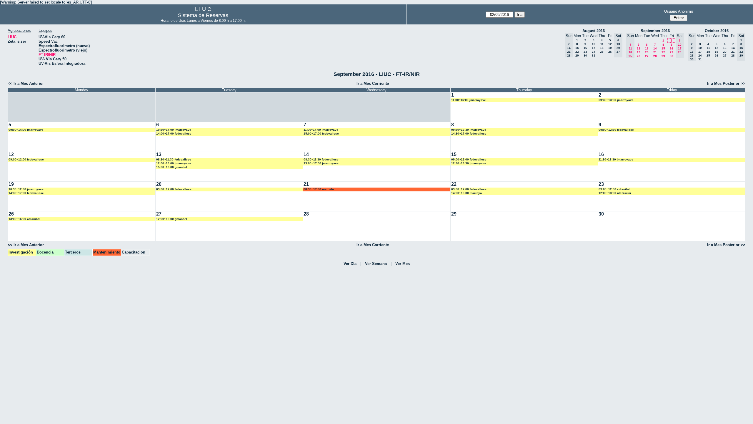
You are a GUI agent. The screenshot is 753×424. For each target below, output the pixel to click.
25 (602, 51)
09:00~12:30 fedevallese (616, 129)
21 (655, 52)
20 (647, 52)
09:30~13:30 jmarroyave (616, 100)
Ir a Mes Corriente (372, 83)
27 (647, 56)
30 (585, 55)
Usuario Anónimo (678, 11)
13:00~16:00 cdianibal (24, 219)
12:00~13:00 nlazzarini (615, 193)
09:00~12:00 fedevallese (26, 159)
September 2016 (655, 31)
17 (593, 47)
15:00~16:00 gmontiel (171, 167)
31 (593, 55)
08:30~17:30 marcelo (319, 189)
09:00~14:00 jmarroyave (26, 129)
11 (602, 44)
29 (577, 55)
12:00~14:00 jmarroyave (173, 163)
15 (577, 47)
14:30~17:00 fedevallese (469, 133)
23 (585, 51)
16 (585, 47)
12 (610, 44)
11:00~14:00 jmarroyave (321, 129)
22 (577, 51)
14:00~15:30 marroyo (466, 193)
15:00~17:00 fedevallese (321, 133)
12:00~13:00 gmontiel (171, 219)
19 (610, 47)
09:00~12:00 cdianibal (614, 189)
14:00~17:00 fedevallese (173, 133)
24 (593, 51)
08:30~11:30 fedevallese (173, 159)
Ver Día (350, 263)
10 (593, 44)
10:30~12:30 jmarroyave (26, 189)
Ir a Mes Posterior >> (726, 83)
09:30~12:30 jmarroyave (468, 129)
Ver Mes (402, 263)
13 (647, 48)
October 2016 (717, 31)
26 (610, 51)
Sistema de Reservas (203, 15)
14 (655, 48)
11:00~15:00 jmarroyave (468, 100)
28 (655, 56)
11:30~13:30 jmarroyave (616, 159)
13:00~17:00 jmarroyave (321, 163)
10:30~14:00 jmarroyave (173, 129)
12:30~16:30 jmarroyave (468, 163)
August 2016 (593, 31)
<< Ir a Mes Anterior (26, 83)
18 (602, 47)
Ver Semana (376, 263)
